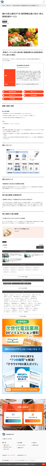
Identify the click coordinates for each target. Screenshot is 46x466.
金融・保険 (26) (34, 298)
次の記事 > (41, 245)
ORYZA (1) (28, 310)
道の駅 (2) (36, 308)
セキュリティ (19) (15, 299)
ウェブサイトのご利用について (21, 460)
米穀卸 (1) (35, 310)
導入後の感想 (34, 95)
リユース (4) (13, 306)
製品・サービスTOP (8, 438)
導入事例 (4, 21)
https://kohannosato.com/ (23, 67)
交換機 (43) (34, 296)
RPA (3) (33, 306)
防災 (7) (20, 305)
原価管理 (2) (15, 310)
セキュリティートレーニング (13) (25, 301)
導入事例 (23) (27, 283)
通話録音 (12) (24, 303)
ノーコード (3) (7, 308)
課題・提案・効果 (12, 91)
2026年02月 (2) (13, 269)
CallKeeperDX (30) (19, 298)
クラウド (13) (35, 301)
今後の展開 (12, 99)
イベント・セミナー (22, 445)
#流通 (8, 23)
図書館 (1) (26, 311)
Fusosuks (16, 231)
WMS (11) (31, 303)
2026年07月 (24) (13, 267)
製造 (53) (6, 294)
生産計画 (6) (37, 305)
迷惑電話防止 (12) (15, 303)
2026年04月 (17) (36, 267)
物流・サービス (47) (8, 296)
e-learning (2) (7, 310)
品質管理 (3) (21, 308)
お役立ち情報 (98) (7, 283)
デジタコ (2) (22, 310)
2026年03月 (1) (6, 269)
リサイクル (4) (20, 306)
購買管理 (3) (14, 308)
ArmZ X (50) (18, 294)
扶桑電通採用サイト (21, 455)
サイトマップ (32, 460)
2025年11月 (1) (35, 269)
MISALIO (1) (14, 311)
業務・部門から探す (8, 447)
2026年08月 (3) (6, 267)
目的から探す (6, 449)
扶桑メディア (21, 447)
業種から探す (6, 445)
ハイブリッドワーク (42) (8, 298)
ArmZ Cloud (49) (26, 294)
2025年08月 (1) (6, 271)
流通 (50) (12, 294)
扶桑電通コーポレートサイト (8, 455)
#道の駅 (4, 23)
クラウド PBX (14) (13, 301)
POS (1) (20, 311)
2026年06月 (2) (21, 267)
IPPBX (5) (6, 306)
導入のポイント (12, 95)
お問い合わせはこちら (13, 421)
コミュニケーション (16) (32, 299)
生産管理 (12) (7, 303)
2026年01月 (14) (20, 269)
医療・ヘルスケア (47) (37, 294)
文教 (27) (27, 298)
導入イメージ (33, 91)
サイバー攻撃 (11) (38, 303)
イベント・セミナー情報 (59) (18, 283)
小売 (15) (6, 301)
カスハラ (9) (15, 305)
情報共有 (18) (23, 299)
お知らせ (34, 442)
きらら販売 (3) (27, 306)
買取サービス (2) (29, 308)
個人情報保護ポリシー (7, 460)
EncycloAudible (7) (29, 305)
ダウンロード (33, 421)
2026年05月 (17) (28, 267)
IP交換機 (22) (7, 299)
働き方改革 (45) (17, 296)
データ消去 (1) (7, 311)
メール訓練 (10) (7, 305)
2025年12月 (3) (28, 269)
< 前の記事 (4, 245)
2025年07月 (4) (13, 271)
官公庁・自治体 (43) (26, 296)
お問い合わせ (35, 445)
